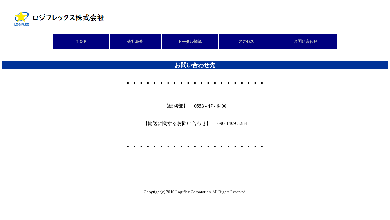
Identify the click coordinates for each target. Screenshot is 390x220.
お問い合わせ (305, 41)
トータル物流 (190, 41)
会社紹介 (135, 41)
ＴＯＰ (81, 41)
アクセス (246, 41)
